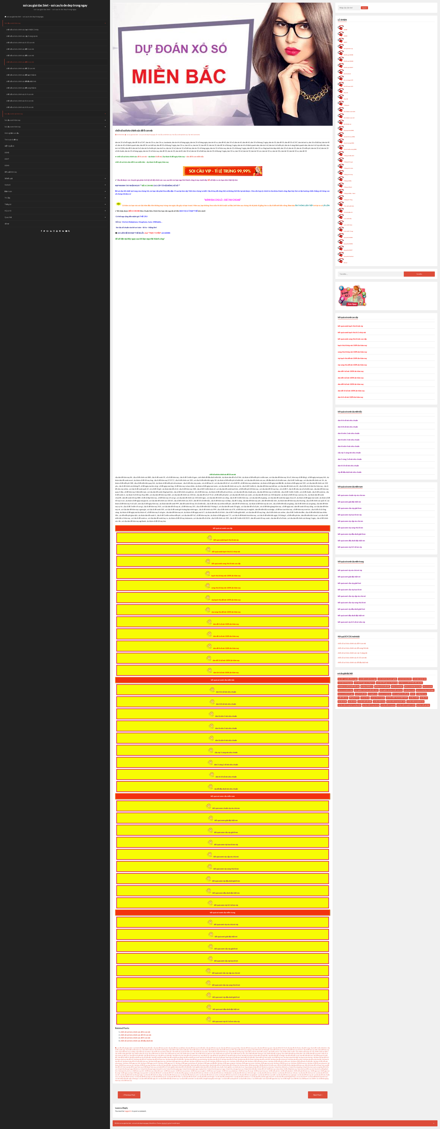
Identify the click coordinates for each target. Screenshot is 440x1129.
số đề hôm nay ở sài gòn (214, 1071)
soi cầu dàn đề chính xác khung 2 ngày (131, 1075)
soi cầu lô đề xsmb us (245, 1078)
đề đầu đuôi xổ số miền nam (268, 1065)
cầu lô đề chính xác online (278, 1050)
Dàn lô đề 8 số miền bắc (248, 1057)
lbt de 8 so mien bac (268, 1067)
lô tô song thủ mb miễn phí (401, 694)
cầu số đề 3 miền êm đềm (320, 1052)
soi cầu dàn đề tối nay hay (126, 1076)
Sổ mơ (345, 262)
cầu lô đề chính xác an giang (243, 1050)
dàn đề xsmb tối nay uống (175, 1057)
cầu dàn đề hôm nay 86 (161, 1048)
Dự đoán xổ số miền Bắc (382, 686)
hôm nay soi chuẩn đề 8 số (159, 1067)
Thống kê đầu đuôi (349, 155)
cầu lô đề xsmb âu (262, 1052)
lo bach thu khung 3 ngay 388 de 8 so (129, 1069)
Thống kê (8, 204)
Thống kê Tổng (348, 199)
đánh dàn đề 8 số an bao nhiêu (200, 1065)
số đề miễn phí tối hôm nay (302, 1071)
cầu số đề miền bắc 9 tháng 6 (254, 1053)
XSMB (7, 152)
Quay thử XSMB (348, 237)
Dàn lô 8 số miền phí (219, 1057)
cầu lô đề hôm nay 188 (310, 1050)
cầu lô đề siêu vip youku (200, 1052)
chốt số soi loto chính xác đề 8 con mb (20, 62)
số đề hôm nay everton (183, 1071)
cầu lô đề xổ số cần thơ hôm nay (218, 1052)
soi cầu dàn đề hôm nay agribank (247, 1075)
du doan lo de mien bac (306, 1057)
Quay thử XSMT (348, 250)
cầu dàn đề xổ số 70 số (280, 1048)
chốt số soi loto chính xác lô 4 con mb (19, 94)
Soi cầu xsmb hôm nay (13, 23)
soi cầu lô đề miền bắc (364, 701)
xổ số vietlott (347, 73)
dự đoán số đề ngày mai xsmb (264, 1063)
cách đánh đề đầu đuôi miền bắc (143, 1048)
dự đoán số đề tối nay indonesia (317, 1063)
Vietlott (8, 185)
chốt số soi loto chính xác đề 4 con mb (20, 49)
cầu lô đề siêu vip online (143, 1052)
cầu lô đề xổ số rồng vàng (236, 1052)
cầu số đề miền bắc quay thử (311, 1053)
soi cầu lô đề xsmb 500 (186, 1078)
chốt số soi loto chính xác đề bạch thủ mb (21, 75)
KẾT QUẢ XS (9, 146)
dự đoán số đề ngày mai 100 (131, 1063)
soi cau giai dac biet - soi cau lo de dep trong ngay (140, 134)
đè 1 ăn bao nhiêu (242, 1065)
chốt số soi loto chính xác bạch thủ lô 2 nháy (22, 30)
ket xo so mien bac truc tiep (413, 686)
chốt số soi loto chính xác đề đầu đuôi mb (21, 81)
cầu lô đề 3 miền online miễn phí (179, 1050)
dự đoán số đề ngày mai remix (245, 1063)
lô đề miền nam (343, 698)
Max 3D (346, 92)
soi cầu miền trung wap (388, 705)
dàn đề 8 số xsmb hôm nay (192, 1055)
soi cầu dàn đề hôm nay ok (305, 1075)
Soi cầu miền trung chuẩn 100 (396, 701)
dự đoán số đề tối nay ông (142, 1065)
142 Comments (195, 134)
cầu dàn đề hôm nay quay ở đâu (230, 1048)
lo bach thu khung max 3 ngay (216, 1069)
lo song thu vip (372, 694)
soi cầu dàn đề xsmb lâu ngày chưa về (262, 1076)
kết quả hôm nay (11, 172)
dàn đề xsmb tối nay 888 (159, 1057)
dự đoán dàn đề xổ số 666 (245, 1059)
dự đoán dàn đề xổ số (214, 1059)
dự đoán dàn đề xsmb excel (279, 1059)
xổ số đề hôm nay (126, 1080)
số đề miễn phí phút (287, 1071)
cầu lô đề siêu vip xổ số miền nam (182, 1052)
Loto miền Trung (348, 231)
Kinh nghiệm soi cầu (12, 133)
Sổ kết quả (8, 178)
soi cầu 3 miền (413, 698)
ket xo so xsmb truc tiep (345, 690)
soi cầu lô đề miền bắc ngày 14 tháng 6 (126, 1078)
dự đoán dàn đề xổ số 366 (229, 1059)
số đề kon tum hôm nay (261, 1071)
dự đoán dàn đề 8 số (140, 1059)
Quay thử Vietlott (348, 256)
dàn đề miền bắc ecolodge (277, 1055)
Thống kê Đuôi (348, 187)
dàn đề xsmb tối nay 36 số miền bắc (140, 1057)
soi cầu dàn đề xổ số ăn (174, 1076)
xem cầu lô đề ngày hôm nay (271, 1078)
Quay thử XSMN (348, 243)
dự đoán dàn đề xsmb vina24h (312, 1059)
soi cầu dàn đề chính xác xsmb (209, 1075)
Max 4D (346, 99)
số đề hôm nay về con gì (246, 1071)
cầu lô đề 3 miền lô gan (161, 1050)
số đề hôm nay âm (169, 1071)
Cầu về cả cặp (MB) (349, 143)
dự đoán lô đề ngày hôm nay (157, 1061)
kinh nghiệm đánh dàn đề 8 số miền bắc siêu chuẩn (208, 1067)
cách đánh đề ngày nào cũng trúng (387, 683)
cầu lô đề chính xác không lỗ (260, 1050)
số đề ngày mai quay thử (140, 1073)
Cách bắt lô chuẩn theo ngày (367, 679)
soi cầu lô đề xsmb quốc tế (230, 1078)
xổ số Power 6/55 (348, 86)
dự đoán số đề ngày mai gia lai (226, 1063)
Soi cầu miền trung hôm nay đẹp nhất (349, 705)
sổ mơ (7, 224)
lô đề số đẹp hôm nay (290, 1069)
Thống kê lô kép (348, 174)
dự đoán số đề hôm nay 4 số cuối (199, 1061)
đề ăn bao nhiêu (254, 1065)
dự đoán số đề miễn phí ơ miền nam (279, 1061)
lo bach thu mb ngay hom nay (234, 1069)
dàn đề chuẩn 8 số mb (234, 1055)
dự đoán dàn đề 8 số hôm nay (156, 1059)
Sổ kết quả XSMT (348, 67)
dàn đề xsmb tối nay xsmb (191, 1057)
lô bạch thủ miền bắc (250, 1069)
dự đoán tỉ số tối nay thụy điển (181, 1065)
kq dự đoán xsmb (409, 690)
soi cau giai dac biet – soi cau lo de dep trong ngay (55, 5)
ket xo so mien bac (397, 686)
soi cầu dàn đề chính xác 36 (306, 1073)
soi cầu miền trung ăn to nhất (406, 705)
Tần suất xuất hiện (349, 206)
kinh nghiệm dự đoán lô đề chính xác (391, 690)
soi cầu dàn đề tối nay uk (158, 1076)
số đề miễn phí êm (274, 1071)
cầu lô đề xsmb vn (273, 1052)
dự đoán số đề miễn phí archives (258, 1061)
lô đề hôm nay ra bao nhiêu (275, 1069)
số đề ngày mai (315, 1071)
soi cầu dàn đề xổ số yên (189, 1076)
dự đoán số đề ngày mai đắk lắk (207, 1063)
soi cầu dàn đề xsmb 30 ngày (205, 1076)
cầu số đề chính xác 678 (172, 1053)
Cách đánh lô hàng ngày (345, 683)
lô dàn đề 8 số (262, 1069)
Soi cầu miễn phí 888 (423, 705)
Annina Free (165, 1123)
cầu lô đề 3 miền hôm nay (133, 1050)
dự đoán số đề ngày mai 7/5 (166, 1063)
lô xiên (413, 694)
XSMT (7, 159)
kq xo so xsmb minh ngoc (345, 694)
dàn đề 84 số (223, 1055)
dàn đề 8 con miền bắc (195, 156)
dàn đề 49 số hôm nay (150, 1055)
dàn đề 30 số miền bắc (136, 1055)
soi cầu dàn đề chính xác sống (153, 1075)
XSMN (7, 165)
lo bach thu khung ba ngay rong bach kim (195, 1069)
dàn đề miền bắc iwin (306, 1055)
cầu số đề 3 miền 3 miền (287, 1052)
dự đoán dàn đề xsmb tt (295, 1059)
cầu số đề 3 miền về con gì (140, 1053)
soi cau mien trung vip (377, 698)
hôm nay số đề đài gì (144, 1067)
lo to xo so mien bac (385, 694)
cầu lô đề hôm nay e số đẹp (127, 1052)
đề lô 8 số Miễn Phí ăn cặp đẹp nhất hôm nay (291, 1065)
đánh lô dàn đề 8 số (215, 1065)
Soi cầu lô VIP (342, 701)
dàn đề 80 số (214, 1055)
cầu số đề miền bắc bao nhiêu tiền (292, 1053)
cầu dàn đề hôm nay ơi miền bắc (195, 1048)
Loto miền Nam (348, 225)
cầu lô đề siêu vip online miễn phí (161, 1052)
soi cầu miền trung (379, 701)
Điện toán (8, 191)
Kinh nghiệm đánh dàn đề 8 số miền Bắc (180, 1067)
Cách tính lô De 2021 (405, 679)
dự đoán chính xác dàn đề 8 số (124, 1059)
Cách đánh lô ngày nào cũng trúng (364, 683)
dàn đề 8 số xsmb (178, 1055)
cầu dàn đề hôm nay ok (213, 1048)
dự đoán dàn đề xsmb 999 (262, 1059)
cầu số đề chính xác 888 (187, 1053)
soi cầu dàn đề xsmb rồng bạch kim (285, 1076)
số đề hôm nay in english (198, 1071)
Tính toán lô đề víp (11, 140)
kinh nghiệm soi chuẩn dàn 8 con (234, 1067)
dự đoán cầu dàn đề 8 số (321, 1057)
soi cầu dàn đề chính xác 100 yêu (288, 1073)
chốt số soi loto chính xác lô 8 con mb (19, 107)
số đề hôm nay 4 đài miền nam (154, 1071)
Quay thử (8, 217)
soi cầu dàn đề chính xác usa (171, 1075)
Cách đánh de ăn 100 (419, 679)
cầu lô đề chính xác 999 (227, 1050)
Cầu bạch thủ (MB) (349, 130)
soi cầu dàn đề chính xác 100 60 (198, 1073)
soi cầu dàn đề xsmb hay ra (242, 1076)
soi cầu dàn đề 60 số (155, 1073)
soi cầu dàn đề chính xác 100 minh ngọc (244, 1073)
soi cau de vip (365, 698)
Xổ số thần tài (347, 124)
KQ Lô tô (8, 211)
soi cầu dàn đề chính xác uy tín (189, 1075)
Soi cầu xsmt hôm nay (12, 120)
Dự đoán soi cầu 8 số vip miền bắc (161, 1065)
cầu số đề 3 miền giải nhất (123, 1053)
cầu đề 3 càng (306, 1048)
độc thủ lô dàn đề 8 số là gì (313, 1065)
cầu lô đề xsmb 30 (250, 1052)
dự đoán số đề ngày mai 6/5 (149, 1063)
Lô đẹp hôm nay (421, 694)
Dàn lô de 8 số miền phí (233, 1057)
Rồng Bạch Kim (354, 698)
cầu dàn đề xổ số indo (294, 1048)
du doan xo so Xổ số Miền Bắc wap (348, 686)
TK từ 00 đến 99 (348, 212)
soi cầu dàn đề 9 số (167, 1073)
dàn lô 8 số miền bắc (206, 1057)
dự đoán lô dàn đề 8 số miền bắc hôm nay (135, 1061)
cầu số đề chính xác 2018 (156, 1053)
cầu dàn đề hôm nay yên (264, 1048)
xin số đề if (312, 1078)
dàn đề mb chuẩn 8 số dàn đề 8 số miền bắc (255, 1055)
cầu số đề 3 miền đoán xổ (303, 1052)
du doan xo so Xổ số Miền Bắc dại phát (410, 683)
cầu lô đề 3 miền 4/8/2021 (319, 1048)
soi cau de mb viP (302, 1076)
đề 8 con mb (142, 156)
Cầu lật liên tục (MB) (349, 136)
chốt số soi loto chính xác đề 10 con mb (20, 68)
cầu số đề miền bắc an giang (272, 1053)
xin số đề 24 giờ (285, 1078)
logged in (128, 1111)
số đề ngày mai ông (126, 1073)
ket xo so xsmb (427, 686)
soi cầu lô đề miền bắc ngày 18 (148, 1078)
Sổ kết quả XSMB (348, 55)
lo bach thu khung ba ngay (174, 1069)
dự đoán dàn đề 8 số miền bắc (175, 1059)
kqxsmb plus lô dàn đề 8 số (253, 1067)
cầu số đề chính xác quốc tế (221, 1053)
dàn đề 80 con (205, 1055)
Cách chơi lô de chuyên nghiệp (387, 679)
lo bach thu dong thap (296, 1067)
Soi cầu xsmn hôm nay (13, 127)
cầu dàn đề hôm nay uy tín (249, 1048)
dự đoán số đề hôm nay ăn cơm (219, 1061)
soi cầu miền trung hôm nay (415, 701)
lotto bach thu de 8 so (125, 1071)
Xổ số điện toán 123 (349, 118)
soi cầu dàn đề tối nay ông (142, 1076)
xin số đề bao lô (303, 1078)
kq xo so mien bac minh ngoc (425, 690)
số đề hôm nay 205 (138, 1071)
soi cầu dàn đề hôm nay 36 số (227, 1075)
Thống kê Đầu (348, 180)
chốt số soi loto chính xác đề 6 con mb (20, 55)
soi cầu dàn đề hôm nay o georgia (286, 1075)
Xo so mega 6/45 (348, 80)
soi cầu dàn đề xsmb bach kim (224, 1076)
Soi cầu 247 (423, 698)
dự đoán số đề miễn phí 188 (238, 1061)
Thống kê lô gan (348, 162)
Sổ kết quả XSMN (348, 61)
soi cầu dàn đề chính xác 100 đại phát (220, 1073)
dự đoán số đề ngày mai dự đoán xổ (186, 1063)
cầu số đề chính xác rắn (238, 1053)
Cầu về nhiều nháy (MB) (350, 149)
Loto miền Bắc (348, 218)
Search (364, 8)
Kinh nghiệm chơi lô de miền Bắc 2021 (366, 690)
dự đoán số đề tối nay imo (299, 1063)
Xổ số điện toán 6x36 (349, 111)
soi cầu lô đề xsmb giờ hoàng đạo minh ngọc (207, 1078)
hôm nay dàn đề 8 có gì (130, 1067)
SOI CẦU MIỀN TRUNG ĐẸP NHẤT (396, 698)
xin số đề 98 (294, 1078)
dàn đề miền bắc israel (292, 1055)
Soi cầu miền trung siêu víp (371, 705)
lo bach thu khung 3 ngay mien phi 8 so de (153, 1069)
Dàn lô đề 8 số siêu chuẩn (263, 1057)
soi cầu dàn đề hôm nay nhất (266, 1075)
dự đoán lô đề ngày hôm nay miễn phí (177, 1061)
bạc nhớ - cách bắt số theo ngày (347, 679)
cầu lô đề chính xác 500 (212, 1050)
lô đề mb (158, 156)
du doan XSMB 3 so (367, 686)
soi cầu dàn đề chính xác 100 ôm (267, 1073)
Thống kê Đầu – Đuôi (349, 193)
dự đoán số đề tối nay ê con (282, 1063)
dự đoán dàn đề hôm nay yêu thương (196, 1059)
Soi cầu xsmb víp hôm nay (14, 114)
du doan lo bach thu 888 (291, 1057)
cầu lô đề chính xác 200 (197, 1050)
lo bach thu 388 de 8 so (282, 1067)
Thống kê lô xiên (348, 168)
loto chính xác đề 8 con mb (306, 1069)
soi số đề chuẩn (257, 1078)
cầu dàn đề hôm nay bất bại (176, 1048)
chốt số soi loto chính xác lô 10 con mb (20, 42)
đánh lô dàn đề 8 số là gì (229, 1065)
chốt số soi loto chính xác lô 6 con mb (19, 101)
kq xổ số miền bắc (360, 694)
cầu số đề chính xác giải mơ (203, 1053)
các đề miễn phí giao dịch (124, 1048)
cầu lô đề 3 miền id (148, 1050)
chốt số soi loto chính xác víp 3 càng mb (352, 653)
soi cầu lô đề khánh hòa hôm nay (317, 1076)
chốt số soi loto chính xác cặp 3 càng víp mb (22, 36)
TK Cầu (7, 198)
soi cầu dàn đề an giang (181, 1073)
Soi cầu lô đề (352, 701)
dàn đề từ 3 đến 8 (123, 1057)
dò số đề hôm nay (277, 1057)
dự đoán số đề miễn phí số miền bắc (302, 1061)
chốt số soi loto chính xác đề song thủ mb (21, 88)
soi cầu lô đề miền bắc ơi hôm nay (168, 1078)
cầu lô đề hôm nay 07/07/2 (294, 1050)
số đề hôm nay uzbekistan (230, 1071)
